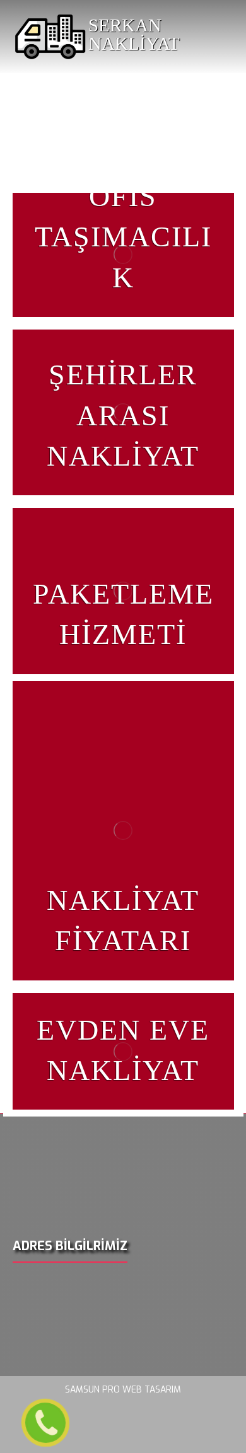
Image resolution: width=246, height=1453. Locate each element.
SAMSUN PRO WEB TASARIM (123, 1390)
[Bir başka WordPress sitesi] (50, 36)
